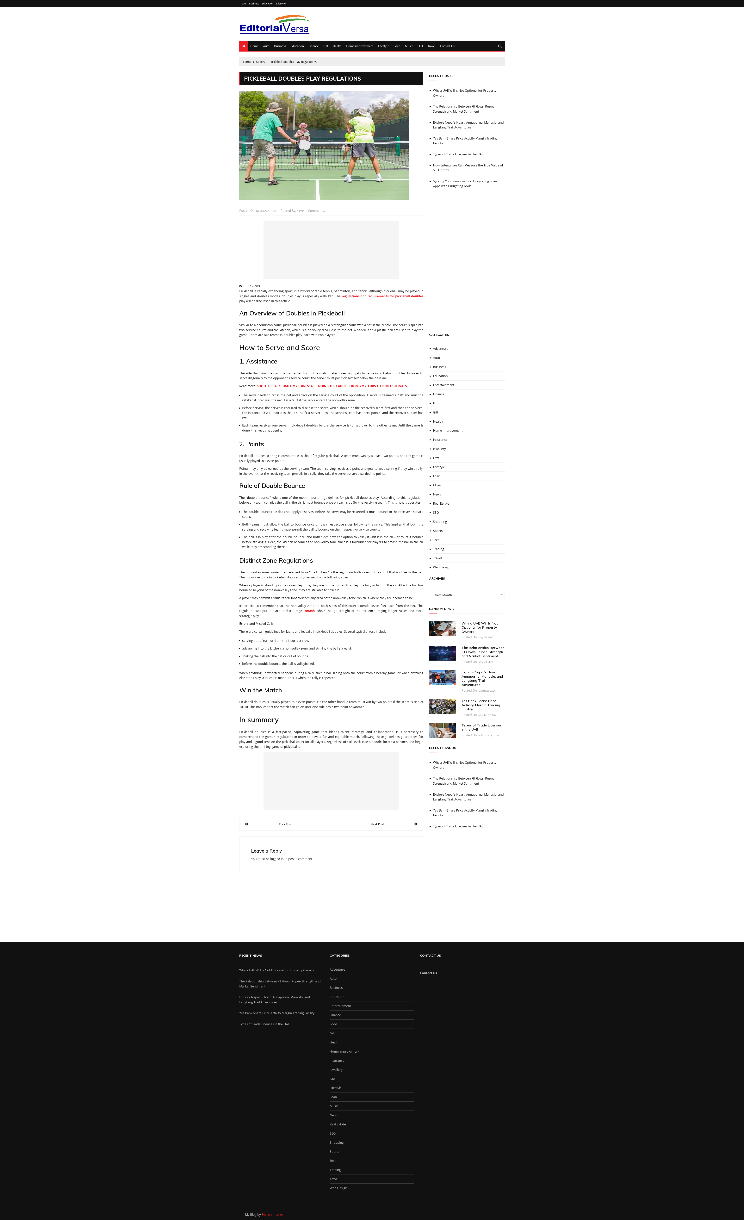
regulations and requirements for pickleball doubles (382, 296)
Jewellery (439, 448)
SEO (420, 46)
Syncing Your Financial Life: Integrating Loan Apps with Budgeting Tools (465, 183)
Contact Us (447, 46)
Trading (438, 549)
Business (254, 3)
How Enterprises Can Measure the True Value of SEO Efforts (468, 167)
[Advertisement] (331, 250)
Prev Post (285, 824)
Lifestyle (281, 3)
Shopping (440, 521)
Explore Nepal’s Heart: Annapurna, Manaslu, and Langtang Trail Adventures (468, 125)
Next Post (377, 824)
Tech (436, 539)
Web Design (441, 567)
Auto (266, 46)
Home (254, 46)
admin (300, 211)
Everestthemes (272, 1214)
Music (409, 46)
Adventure (440, 348)
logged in (277, 859)
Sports (438, 530)
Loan (397, 46)
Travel (242, 3)
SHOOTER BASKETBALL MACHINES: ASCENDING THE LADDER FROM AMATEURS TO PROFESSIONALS (331, 386)
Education (267, 3)
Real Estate (441, 503)
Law (436, 457)
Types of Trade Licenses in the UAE (458, 154)
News (437, 494)
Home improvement (359, 46)
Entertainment (443, 385)
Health (337, 46)
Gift (325, 46)
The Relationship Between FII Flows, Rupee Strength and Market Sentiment (463, 109)
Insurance (440, 439)
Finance (313, 46)
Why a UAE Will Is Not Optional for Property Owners (464, 93)
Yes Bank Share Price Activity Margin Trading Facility (465, 141)
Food (436, 403)
